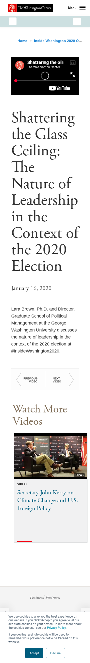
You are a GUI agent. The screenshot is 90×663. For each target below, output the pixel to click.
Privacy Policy (56, 627)
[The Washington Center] (30, 8)
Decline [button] (55, 653)
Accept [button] (34, 653)
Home (23, 41)
